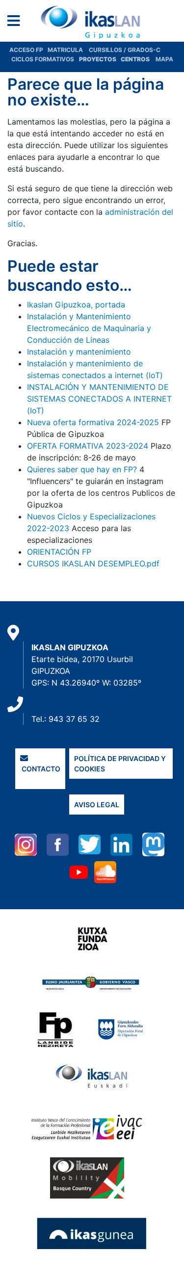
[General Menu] (16, 23)
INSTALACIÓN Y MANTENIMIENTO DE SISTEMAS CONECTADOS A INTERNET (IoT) (99, 398)
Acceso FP (28, 49)
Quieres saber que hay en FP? (82, 469)
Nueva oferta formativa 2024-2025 (93, 422)
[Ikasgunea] (92, 1233)
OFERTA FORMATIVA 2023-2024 (87, 446)
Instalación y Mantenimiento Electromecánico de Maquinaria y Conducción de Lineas (89, 328)
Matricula (68, 49)
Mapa (164, 59)
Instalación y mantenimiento (79, 352)
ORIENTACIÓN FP (59, 552)
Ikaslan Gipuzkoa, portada (76, 304)
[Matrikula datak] (120, 59)
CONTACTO (40, 769)
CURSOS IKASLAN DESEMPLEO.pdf (93, 563)
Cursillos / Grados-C (124, 49)
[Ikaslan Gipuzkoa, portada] (92, 22)
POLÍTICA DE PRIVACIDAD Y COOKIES (120, 763)
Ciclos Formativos (42, 59)
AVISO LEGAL (96, 804)
